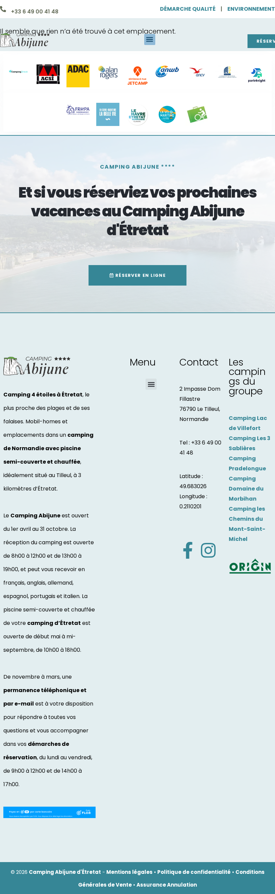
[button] (149, 39)
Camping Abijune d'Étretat (65, 872)
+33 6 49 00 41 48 (34, 11)
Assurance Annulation (166, 884)
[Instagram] (208, 550)
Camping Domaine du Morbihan (246, 489)
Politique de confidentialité (194, 872)
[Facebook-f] (187, 550)
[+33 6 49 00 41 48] (3, 9)
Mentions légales (129, 872)
